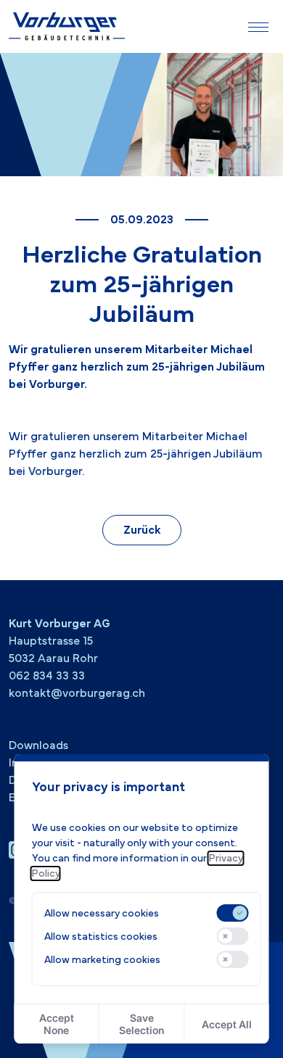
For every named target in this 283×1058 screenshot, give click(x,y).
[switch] (232, 913)
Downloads (38, 745)
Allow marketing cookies (102, 960)
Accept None (56, 1024)
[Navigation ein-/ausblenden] (258, 26)
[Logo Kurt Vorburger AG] (67, 26)
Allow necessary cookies (101, 913)
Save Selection (141, 1024)
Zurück (141, 530)
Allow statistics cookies (100, 936)
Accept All (227, 1024)
